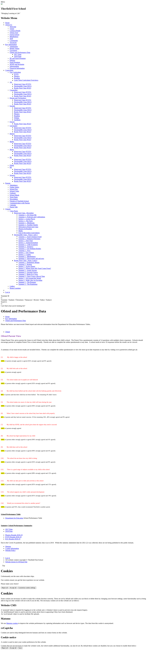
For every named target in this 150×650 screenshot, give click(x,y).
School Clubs (14, 191)
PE (11, 157)
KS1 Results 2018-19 (12, 539)
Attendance (14, 185)
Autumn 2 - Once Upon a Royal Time (31, 276)
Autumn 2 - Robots (25, 264)
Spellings (17, 120)
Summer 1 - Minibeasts (26, 223)
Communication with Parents (20, 203)
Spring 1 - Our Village (26, 253)
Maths (12, 142)
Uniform (13, 193)
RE (11, 167)
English (12, 106)
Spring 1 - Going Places (26, 219)
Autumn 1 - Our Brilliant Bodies (29, 249)
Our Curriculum (15, 72)
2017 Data (17, 54)
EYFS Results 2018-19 (13, 537)
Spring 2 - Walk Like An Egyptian (30, 280)
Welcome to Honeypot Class (28, 227)
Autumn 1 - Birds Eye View (28, 274)
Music (12, 149)
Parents (7, 183)
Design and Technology (18, 98)
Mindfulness (14, 37)
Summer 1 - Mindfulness (27, 256)
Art (11, 82)
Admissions (14, 46)
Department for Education (14, 518)
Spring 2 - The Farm (25, 221)
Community (14, 40)
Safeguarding (14, 66)
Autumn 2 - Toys (24, 251)
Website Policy (10, 550)
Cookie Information (12, 548)
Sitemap (8, 546)
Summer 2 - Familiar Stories (28, 225)
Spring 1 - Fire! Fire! (25, 241)
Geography (13, 126)
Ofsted (7, 332)
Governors (13, 50)
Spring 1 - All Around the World (29, 278)
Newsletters (14, 199)
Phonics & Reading (25, 229)
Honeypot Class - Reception (24, 213)
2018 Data (17, 56)
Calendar (13, 205)
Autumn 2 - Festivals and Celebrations (31, 217)
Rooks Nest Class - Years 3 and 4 (25, 260)
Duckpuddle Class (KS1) (23, 86)
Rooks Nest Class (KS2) (22, 88)
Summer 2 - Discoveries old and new (31, 258)
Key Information (11, 44)
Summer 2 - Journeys (25, 247)
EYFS (16, 74)
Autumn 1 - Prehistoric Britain (28, 262)
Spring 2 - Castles (24, 254)
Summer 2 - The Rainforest (27, 284)
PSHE (12, 165)
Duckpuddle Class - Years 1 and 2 (26, 235)
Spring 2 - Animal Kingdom (28, 243)
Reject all (5, 588)
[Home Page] (2, 4)
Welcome (13, 27)
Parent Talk (14, 207)
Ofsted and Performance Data (20, 52)
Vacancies (13, 42)
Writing (16, 118)
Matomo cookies (12, 623)
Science (12, 175)
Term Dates (14, 197)
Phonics (17, 76)
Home (7, 23)
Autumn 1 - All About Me (27, 215)
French (12, 122)
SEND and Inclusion (17, 64)
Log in (7, 292)
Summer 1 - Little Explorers (28, 245)
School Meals (14, 195)
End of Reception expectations (29, 233)
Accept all (13, 588)
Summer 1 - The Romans (27, 282)
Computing (13, 90)
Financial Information (17, 68)
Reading (17, 78)
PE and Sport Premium (18, 58)
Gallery (12, 286)
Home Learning (15, 288)
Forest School (14, 35)
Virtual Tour (14, 33)
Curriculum (9, 70)
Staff (11, 39)
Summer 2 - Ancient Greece (28, 272)
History (12, 134)
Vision (12, 29)
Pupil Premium (15, 62)
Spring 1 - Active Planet (26, 266)
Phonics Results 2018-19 (14, 535)
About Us (8, 25)
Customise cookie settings (26, 588)
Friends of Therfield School (19, 201)
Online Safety (14, 187)
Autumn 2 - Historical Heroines (29, 239)
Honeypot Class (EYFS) (22, 84)
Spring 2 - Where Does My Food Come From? (34, 268)
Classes (7, 209)
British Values (14, 48)
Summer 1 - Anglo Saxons (27, 270)
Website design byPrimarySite (16, 562)
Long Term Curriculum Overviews (26, 80)
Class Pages (14, 211)
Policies (12, 60)
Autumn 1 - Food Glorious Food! (30, 237)
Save (20, 648)
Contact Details (15, 31)
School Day (14, 189)
